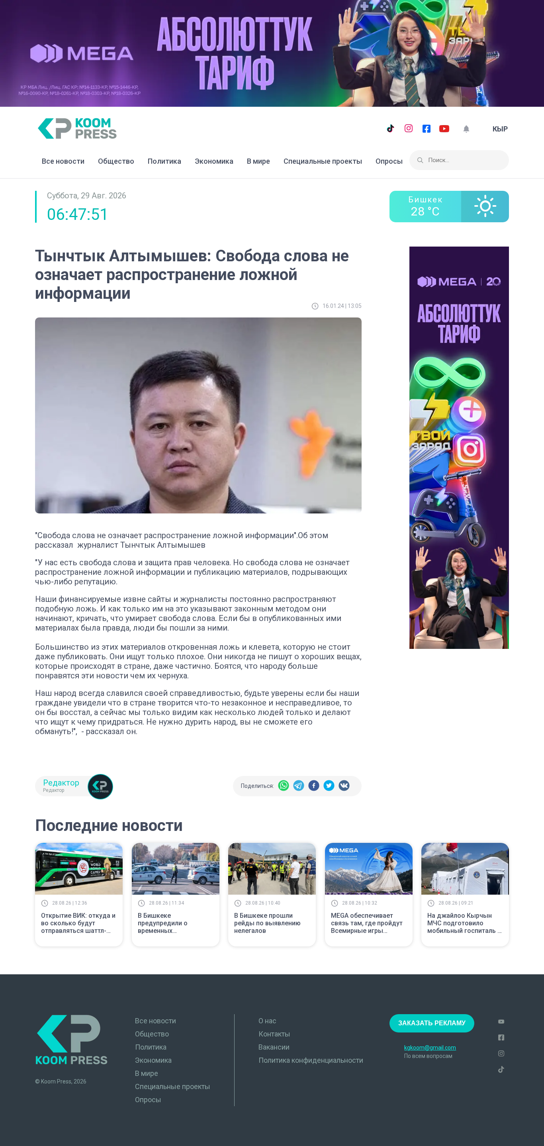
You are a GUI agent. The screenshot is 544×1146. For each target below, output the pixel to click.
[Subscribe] (466, 129)
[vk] (344, 786)
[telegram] (298, 786)
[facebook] (313, 786)
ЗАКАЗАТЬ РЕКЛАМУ (432, 1023)
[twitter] (329, 786)
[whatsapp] (283, 786)
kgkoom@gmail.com (430, 1047)
